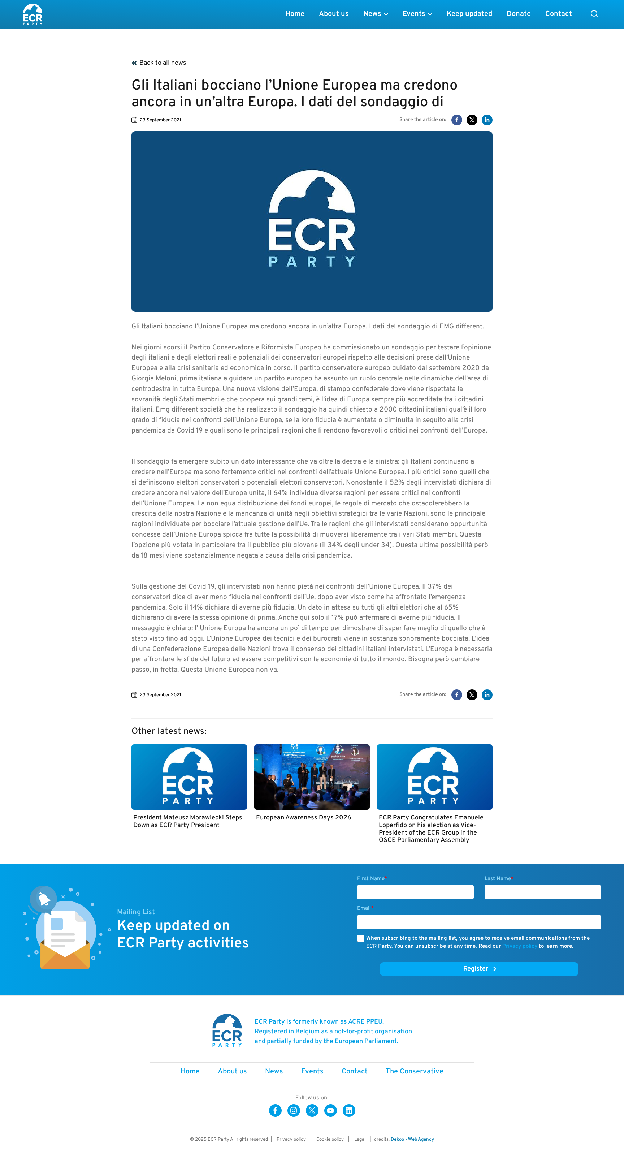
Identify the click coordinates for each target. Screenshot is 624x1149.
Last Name (499, 878)
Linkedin (349, 1110)
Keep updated (469, 14)
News (372, 14)
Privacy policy (519, 946)
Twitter (312, 1110)
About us (334, 14)
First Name (372, 878)
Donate (519, 14)
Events (414, 14)
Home (294, 14)
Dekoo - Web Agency (412, 1139)
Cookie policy (330, 1139)
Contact (558, 14)
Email (365, 908)
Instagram (293, 1110)
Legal (359, 1139)
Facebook (275, 1110)
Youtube (330, 1110)
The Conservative (414, 1071)
